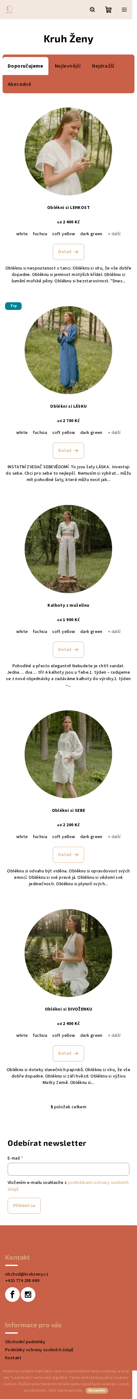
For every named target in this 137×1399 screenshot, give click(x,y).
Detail (64, 252)
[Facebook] (12, 1294)
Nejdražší (103, 66)
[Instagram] (28, 1294)
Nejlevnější (68, 66)
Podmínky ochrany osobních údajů (39, 1350)
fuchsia (40, 234)
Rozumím (97, 1390)
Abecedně (19, 84)
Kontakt (13, 1358)
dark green (91, 234)
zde (78, 1390)
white (22, 234)
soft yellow (63, 234)
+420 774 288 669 (22, 1281)
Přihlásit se (24, 1206)
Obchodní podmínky (25, 1342)
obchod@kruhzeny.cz (26, 1274)
